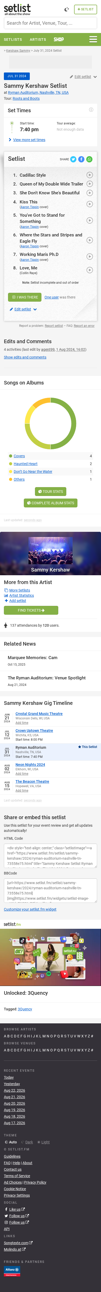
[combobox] (50, 23)
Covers (19, 456)
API (7, 1229)
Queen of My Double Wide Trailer (51, 184)
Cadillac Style (33, 175)
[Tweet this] (74, 159)
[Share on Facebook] (82, 159)
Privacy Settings (17, 1195)
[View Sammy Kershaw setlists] (50, 548)
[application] (50, 957)
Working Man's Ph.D (39, 254)
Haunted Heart (26, 464)
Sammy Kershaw (26, 85)
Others (19, 479)
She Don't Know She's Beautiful (50, 192)
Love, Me (28, 267)
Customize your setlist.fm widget (30, 909)
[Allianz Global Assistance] (12, 1271)
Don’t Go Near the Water (33, 471)
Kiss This (29, 201)
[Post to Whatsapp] (89, 159)
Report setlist (54, 326)
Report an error (84, 326)
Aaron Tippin (30, 207)
